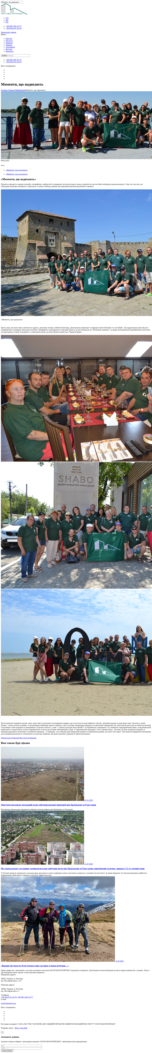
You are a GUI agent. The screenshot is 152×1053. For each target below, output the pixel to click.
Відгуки (9, 49)
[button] (4, 55)
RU (7, 20)
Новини (9, 45)
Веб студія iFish (21, 1028)
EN (7, 22)
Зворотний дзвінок (8, 32)
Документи (10, 47)
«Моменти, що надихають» (17, 170)
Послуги (9, 41)
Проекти (9, 43)
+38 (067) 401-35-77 (13, 26)
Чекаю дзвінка (7, 1051)
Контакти (9, 51)
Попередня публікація (10, 738)
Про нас (9, 38)
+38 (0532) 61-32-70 (13, 28)
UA (7, 18)
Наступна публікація (27, 738)
